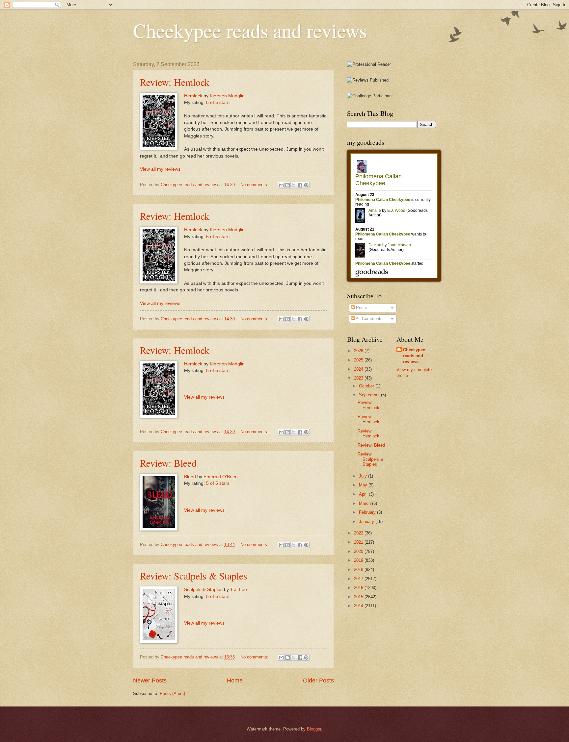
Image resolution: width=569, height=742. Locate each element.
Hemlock (193, 95)
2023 (359, 378)
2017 (359, 578)
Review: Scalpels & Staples (193, 575)
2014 (359, 605)
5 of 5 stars (218, 102)
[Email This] (281, 185)
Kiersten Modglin (227, 95)
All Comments (369, 318)
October (367, 385)
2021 (359, 542)
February (368, 512)
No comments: (255, 184)
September (370, 394)
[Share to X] (293, 185)
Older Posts (318, 680)
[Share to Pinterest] (306, 185)
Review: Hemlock (174, 81)
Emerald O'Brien (220, 476)
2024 (359, 369)
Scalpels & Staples (203, 589)
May (363, 484)
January (367, 521)
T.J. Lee (238, 589)
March (365, 503)
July (363, 476)
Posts (361, 307)
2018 (359, 569)
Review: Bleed (168, 462)
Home (235, 680)
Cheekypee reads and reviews (250, 30)
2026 (359, 350)
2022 (359, 533)
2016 (359, 587)
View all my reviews (160, 169)
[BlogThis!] (287, 185)
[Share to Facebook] (300, 185)
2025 (359, 360)
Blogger (314, 729)
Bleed (190, 476)
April (364, 494)
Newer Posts (150, 680)
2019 (359, 560)
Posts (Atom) (172, 693)
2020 (359, 551)
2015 (359, 596)
